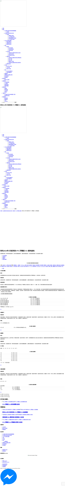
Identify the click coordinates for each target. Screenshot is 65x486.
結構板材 (6, 441)
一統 (21, 265)
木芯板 (24, 266)
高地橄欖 (41, 265)
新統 (27, 266)
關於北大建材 (4, 428)
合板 (3, 437)
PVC (29, 266)
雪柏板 (34, 265)
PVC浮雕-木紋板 (18, 210)
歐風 (11, 266)
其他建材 (4, 445)
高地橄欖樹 (37, 265)
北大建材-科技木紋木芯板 (7, 210)
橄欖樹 (45, 265)
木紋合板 (15, 266)
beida (24, 265)
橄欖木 (51, 265)
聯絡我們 (4, 429)
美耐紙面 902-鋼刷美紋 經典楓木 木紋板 (13, 417)
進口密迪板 (4, 443)
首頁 (1, 210)
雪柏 (26, 265)
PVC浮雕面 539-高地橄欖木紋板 (11, 404)
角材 (3, 440)
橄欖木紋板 (59, 265)
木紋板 (13, 210)
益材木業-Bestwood (5, 462)
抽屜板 (3, 258)
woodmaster (38, 266)
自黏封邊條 (4, 259)
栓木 (5, 266)
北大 (62, 266)
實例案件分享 (4, 449)
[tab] (33, 268)
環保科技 (34, 266)
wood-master (43, 266)
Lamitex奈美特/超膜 (5, 436)
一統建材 (18, 265)
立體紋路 (54, 266)
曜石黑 (3, 266)
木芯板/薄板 (4, 255)
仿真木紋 (59, 266)
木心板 (21, 266)
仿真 (57, 266)
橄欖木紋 (54, 265)
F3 (30, 266)
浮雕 (49, 266)
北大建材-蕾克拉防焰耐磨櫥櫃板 (8, 434)
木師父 (18, 266)
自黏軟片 (4, 256)
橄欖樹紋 (15, 265)
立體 (51, 266)
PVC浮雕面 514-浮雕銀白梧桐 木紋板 (12, 422)
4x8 (32, 266)
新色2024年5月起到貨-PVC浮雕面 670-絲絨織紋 (15, 412)
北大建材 (48, 265)
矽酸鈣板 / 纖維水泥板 (6, 442)
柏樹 (28, 265)
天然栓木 (8, 266)
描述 (3, 268)
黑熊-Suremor (4, 460)
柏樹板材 (30, 265)
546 (12, 266)
